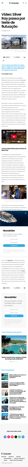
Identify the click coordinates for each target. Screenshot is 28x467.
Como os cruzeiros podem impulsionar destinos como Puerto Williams (17, 384)
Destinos (11, 456)
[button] (26, 3)
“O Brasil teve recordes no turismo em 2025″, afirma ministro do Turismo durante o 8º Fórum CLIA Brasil (17, 416)
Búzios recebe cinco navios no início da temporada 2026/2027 (14, 358)
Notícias (3, 10)
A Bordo (18, 456)
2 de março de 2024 (5, 30)
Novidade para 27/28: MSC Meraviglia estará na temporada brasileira (16, 408)
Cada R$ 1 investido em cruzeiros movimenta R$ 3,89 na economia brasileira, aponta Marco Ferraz (17, 392)
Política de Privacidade (16, 460)
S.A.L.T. (23, 270)
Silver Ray (10, 260)
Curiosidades (7, 458)
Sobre (5, 460)
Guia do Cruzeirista (19, 458)
